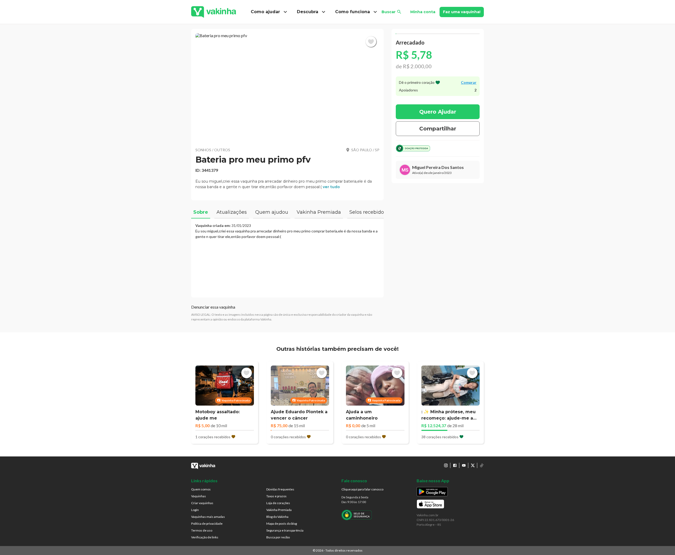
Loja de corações (278, 503)
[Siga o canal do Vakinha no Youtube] (464, 465)
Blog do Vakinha (277, 517)
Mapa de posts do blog (281, 523)
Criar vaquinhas (202, 503)
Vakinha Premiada (279, 510)
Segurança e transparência (284, 530)
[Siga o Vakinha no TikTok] (482, 465)
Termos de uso (201, 530)
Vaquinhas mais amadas (208, 517)
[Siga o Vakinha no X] (473, 465)
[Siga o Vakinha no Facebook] (455, 465)
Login (195, 510)
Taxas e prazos (276, 496)
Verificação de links (204, 537)
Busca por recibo (278, 537)
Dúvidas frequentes (280, 489)
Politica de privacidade (207, 523)
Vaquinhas (198, 496)
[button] (287, 87)
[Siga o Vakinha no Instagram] (446, 465)
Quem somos (201, 489)
